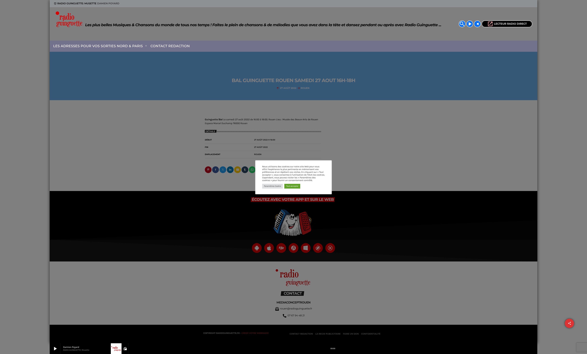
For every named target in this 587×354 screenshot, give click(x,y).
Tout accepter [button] (292, 186)
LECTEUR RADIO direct (507, 24)
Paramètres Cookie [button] (272, 186)
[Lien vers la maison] (70, 24)
